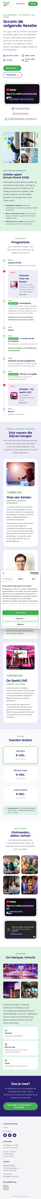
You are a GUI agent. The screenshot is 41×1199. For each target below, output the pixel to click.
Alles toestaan (20, 613)
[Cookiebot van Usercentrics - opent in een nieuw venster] (30, 573)
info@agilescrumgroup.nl (11, 1176)
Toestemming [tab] (7, 579)
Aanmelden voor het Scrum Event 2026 (19, 1106)
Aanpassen (19, 618)
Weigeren (20, 624)
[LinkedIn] (5, 1135)
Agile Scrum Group (9, 1165)
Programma (20, 3)
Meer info (22, 294)
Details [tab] (20, 579)
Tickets (33, 4)
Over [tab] (33, 579)
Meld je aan (11, 68)
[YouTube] (14, 1135)
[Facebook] (10, 1135)
